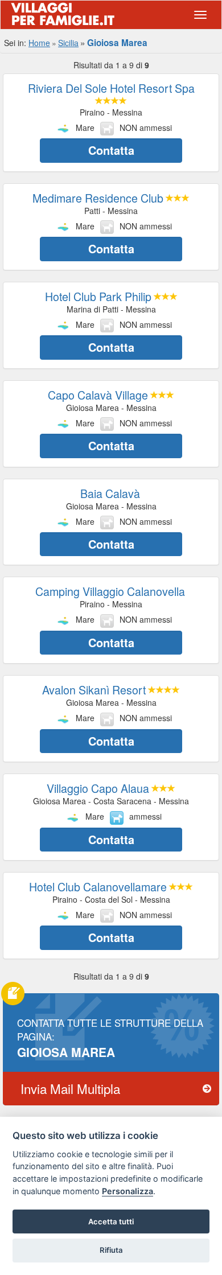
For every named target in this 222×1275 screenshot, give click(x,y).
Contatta (111, 150)
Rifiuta (111, 1250)
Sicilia (68, 42)
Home (39, 42)
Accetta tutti (111, 1221)
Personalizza (127, 1191)
